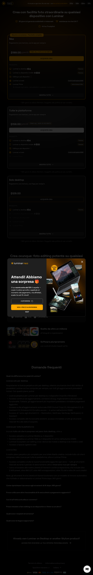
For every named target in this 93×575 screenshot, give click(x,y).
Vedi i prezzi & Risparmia (27, 307)
